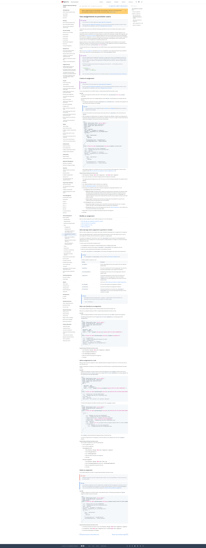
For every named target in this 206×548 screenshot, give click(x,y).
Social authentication (67, 147)
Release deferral (66, 313)
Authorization (65, 38)
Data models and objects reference (68, 254)
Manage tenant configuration (68, 94)
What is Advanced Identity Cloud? (69, 12)
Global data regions (66, 326)
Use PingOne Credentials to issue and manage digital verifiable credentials (69, 76)
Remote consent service (67, 158)
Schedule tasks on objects (67, 262)
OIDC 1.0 (64, 205)
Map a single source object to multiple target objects (116, 282)
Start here (65, 17)
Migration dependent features (68, 336)
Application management (67, 163)
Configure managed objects (68, 174)
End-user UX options (66, 277)
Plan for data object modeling (68, 24)
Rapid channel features (67, 321)
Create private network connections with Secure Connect (69, 115)
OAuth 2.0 (65, 203)
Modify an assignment (136, 13)
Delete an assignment (85, 226)
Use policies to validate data (69, 249)
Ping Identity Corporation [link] (73, 545)
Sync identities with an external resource (68, 187)
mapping (112, 108)
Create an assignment (136, 11)
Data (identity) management (68, 41)
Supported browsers (66, 328)
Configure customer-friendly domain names (69, 131)
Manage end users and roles (106, 25)
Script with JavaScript (67, 210)
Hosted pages (65, 279)
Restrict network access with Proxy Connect (69, 118)
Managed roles (67, 227)
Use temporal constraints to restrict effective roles (70, 231)
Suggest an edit (113, 6)
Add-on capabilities (66, 338)
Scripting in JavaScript (67, 260)
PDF (118, 6)
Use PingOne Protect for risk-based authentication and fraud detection (69, 70)
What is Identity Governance (68, 303)
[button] (142, 2)
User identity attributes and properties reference (68, 179)
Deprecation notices (66, 340)
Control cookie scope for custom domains (68, 134)
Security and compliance (67, 330)
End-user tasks (65, 307)
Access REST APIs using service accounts (68, 97)
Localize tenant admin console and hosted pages (69, 89)
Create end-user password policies (69, 141)
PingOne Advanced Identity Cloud (69, 6)
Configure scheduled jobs (67, 189)
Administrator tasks (66, 305)
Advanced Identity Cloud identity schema (69, 170)
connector (106, 108)
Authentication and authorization (69, 256)
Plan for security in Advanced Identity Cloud (68, 27)
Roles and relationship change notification (70, 241)
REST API (64, 208)
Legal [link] (89, 545)
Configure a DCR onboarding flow (69, 61)
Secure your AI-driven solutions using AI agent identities (68, 51)
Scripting (64, 296)
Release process (66, 311)
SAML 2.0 (64, 207)
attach (99, 50)
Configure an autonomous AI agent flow (69, 59)
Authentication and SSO (67, 197)
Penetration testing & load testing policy (69, 332)
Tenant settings (66, 84)
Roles (65, 225)
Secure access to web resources (68, 139)
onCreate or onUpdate (113, 256)
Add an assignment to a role (110, 170)
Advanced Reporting (66, 289)
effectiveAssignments (115, 207)
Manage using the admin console (69, 53)
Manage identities (66, 172)
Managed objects (67, 219)
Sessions (64, 201)
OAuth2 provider (66, 156)
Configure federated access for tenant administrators (68, 92)
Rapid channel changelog (67, 319)
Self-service (65, 43)
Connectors (65, 266)
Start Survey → (113, 12)
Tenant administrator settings (68, 86)
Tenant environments (67, 82)
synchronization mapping (90, 35)
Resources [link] (131, 1)
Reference (65, 212)
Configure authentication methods (69, 149)
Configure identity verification (68, 151)
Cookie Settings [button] (103, 545)
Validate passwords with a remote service (69, 192)
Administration (65, 34)
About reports (65, 284)
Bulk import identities (67, 184)
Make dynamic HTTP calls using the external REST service (69, 269)
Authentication (65, 36)
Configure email (66, 106)
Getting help (65, 15)
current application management (94, 24)
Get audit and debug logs (67, 104)
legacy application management (105, 22)
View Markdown (124, 6)
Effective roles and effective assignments (70, 238)
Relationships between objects (69, 223)
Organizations (66, 248)
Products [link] (102, 1)
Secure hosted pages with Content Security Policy (69, 112)
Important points (66, 285)
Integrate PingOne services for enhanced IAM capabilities (68, 67)
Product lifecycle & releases (68, 334)
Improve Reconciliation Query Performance (118, 73)
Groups (65, 246)
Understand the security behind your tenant (69, 121)
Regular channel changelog (68, 317)
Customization (65, 40)
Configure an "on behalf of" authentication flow (68, 56)
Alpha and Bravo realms (67, 128)
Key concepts (65, 13)
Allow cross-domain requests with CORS (69, 109)
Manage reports (66, 287)
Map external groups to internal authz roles (69, 244)
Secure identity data (66, 264)
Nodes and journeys (66, 145)
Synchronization (66, 258)
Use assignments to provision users (70, 234)
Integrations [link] (109, 1)
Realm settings (65, 126)
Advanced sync (65, 176)
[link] (65, 2)
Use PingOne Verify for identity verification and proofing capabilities (69, 73)
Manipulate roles (68, 229)
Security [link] (97, 545)
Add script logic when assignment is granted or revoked (92, 221)
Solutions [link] (124, 1)
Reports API (65, 291)
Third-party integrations (67, 45)
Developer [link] (117, 1)
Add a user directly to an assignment (97, 170)
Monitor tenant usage (67, 99)
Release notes (65, 315)
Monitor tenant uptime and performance (68, 102)
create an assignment (88, 50)
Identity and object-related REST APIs (69, 272)
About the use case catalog (68, 32)
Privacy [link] (93, 545)
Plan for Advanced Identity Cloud (69, 22)
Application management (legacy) (69, 165)
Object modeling (66, 217)
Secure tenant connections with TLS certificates (69, 137)
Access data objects (67, 251)
